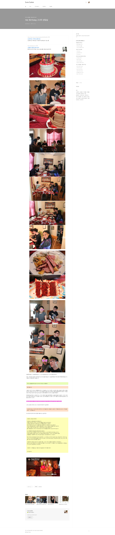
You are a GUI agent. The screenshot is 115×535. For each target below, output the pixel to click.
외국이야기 (77, 99)
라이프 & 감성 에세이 (81, 56)
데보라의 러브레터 (84, 98)
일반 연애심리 (79, 44)
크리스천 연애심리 (80, 47)
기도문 (78, 51)
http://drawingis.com (32, 45)
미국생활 (84, 92)
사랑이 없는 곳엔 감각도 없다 (32, 514)
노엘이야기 (77, 92)
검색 (86, 2)
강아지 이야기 (79, 69)
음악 (85, 93)
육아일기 (79, 98)
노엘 (76, 98)
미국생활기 (79, 96)
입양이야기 (77, 95)
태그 (30, 6)
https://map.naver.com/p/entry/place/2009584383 (38, 37)
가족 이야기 (79, 67)
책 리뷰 (78, 54)
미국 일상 (79, 57)
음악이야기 (82, 93)
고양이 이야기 (80, 70)
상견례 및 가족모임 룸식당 (34, 38)
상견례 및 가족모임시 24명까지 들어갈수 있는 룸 (38, 40)
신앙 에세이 (79, 52)
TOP (89, 531)
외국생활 (88, 92)
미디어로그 (37, 6)
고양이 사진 (86, 95)
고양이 (88, 98)
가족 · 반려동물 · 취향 (81, 64)
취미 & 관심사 (80, 66)
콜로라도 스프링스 (86, 96)
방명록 (51, 6)
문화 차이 (79, 59)
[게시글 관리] (32, 487)
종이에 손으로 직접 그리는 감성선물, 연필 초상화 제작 (39, 49)
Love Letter (29, 2)
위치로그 (44, 6)
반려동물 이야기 (80, 72)
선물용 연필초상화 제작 (33, 47)
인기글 (80, 82)
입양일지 (81, 92)
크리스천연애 (78, 93)
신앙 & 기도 (79, 49)
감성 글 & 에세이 (80, 62)
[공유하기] (30, 487)
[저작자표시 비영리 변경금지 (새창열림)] (40, 486)
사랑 (76, 96)
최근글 (77, 82)
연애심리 (78, 42)
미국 (82, 96)
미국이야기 (81, 99)
